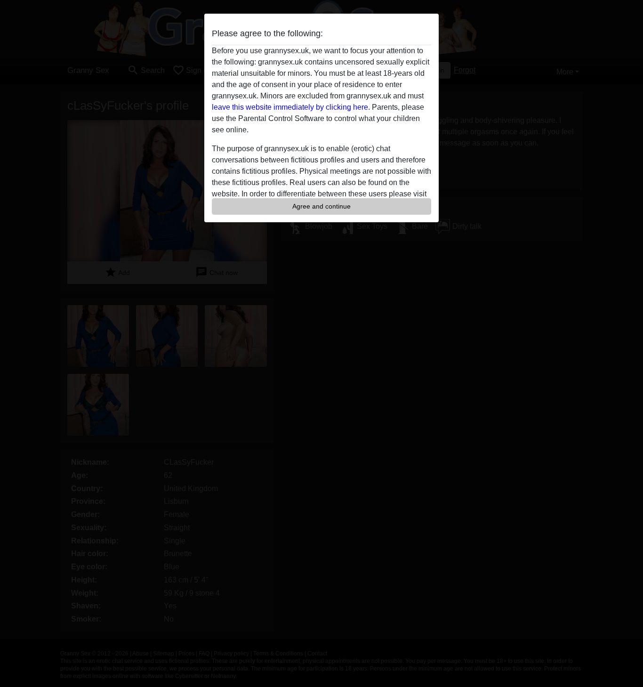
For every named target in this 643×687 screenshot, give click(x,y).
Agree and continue (321, 206)
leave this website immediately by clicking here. (291, 107)
